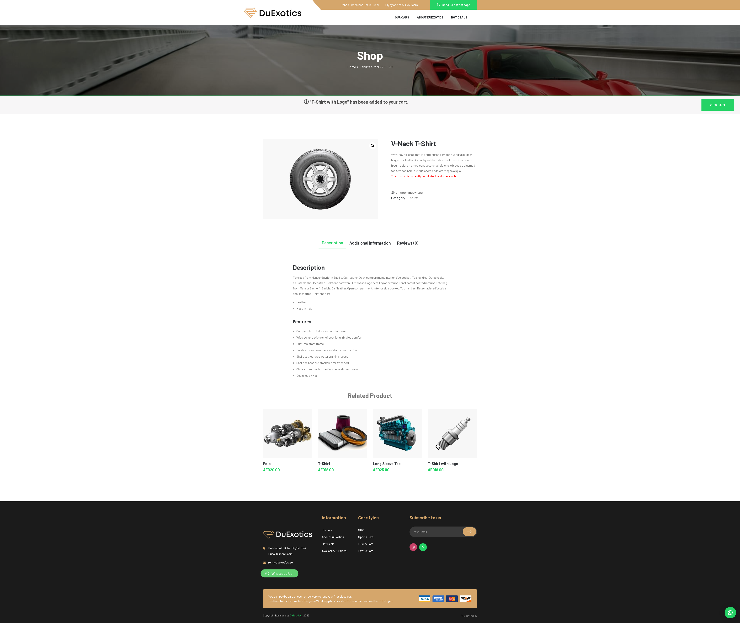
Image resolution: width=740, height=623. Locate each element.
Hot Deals (459, 17)
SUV (361, 530)
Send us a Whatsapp (455, 5)
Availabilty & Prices (334, 551)
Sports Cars (365, 537)
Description (332, 242)
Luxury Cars (365, 544)
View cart (718, 105)
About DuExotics (430, 17)
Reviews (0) (407, 242)
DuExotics (296, 615)
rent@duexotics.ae (280, 562)
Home (351, 67)
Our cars (327, 530)
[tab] (332, 243)
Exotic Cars (365, 551)
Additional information (370, 242)
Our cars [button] (402, 17)
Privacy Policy (469, 615)
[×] (730, 612)
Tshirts (365, 67)
